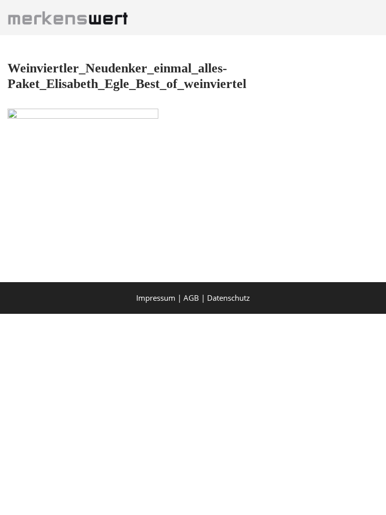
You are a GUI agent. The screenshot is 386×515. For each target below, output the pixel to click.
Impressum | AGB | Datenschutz (193, 298)
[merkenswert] (70, 17)
